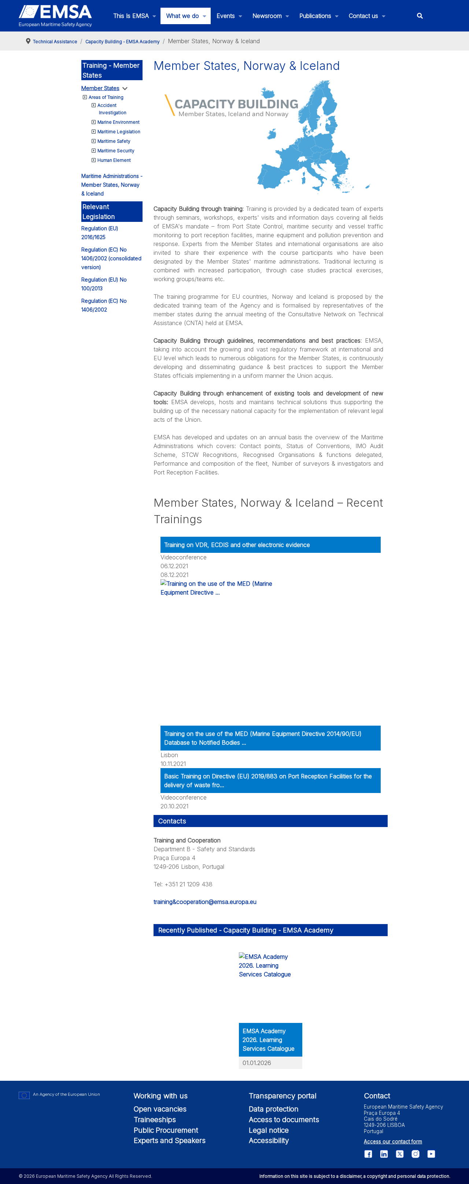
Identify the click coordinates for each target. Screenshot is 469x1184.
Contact (377, 1095)
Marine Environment (118, 122)
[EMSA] (55, 16)
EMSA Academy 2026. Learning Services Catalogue (269, 1039)
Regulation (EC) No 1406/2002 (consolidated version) (111, 258)
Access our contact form (393, 1141)
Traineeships (155, 1119)
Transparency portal (283, 1095)
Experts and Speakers (170, 1140)
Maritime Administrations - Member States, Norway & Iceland (112, 185)
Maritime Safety (113, 141)
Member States (100, 88)
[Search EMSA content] (420, 16)
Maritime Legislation (118, 131)
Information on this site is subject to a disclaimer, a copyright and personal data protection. (354, 1176)
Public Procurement (166, 1130)
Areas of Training (106, 97)
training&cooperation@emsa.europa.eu (205, 901)
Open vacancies (160, 1109)
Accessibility (269, 1140)
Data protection (274, 1109)
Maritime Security (115, 150)
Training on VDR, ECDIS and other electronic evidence (237, 544)
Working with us (161, 1095)
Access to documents (284, 1119)
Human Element (114, 160)
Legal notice (269, 1130)
